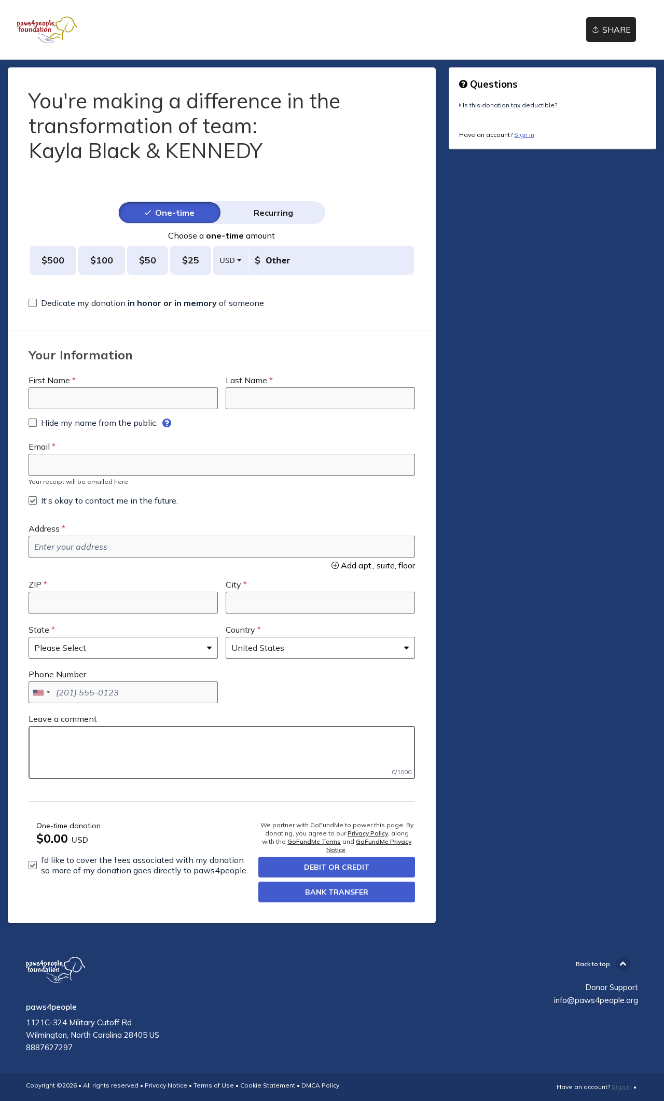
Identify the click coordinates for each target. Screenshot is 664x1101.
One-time (175, 212)
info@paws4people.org (596, 1000)
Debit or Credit (336, 867)
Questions (492, 84)
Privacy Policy (368, 833)
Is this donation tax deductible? (510, 105)
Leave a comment (63, 719)
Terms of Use (213, 1085)
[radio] (175, 212)
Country (240, 629)
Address (44, 528)
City (233, 584)
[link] (47, 30)
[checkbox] (146, 302)
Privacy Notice (166, 1085)
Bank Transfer (336, 892)
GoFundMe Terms (314, 841)
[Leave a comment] (221, 752)
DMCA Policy (320, 1085)
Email (39, 446)
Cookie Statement (267, 1085)
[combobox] (41, 692)
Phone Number (57, 674)
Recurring (273, 212)
